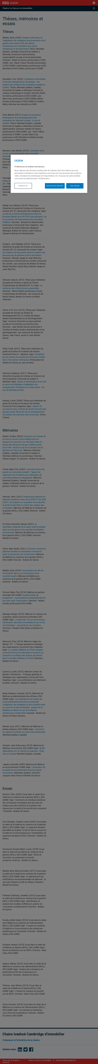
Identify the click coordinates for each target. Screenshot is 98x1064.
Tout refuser (74, 186)
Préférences (23, 186)
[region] (49, 174)
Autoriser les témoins (54, 186)
